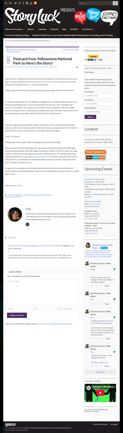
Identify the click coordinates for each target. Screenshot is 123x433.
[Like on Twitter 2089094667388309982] (101, 286)
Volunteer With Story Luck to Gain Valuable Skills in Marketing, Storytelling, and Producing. (72, 35)
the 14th (17, 185)
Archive (11, 195)
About (31, 29)
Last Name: (89, 100)
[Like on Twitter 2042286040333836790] (101, 366)
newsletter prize (43, 156)
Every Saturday (95, 204)
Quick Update (53, 67)
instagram (114, 424)
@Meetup (104, 362)
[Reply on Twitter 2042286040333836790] (92, 366)
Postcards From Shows (40, 67)
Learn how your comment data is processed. (55, 323)
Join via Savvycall (91, 219)
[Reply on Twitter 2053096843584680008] (92, 304)
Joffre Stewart (46, 195)
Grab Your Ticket (91, 233)
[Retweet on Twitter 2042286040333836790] (97, 366)
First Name (89, 72)
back (29, 84)
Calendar (42, 29)
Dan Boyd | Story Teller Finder (100, 264)
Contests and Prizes (17, 67)
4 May (92, 317)
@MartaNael (105, 321)
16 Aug (92, 269)
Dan (8, 67)
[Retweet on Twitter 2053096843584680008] (97, 304)
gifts (37, 195)
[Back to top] (118, 428)
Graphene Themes (22, 430)
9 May (92, 299)
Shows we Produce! (14, 29)
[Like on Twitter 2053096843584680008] (101, 304)
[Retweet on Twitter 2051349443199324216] (97, 338)
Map (64, 29)
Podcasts (54, 29)
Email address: (90, 108)
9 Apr (92, 352)
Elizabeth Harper (51, 81)
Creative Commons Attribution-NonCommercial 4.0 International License (47, 428)
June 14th (94, 194)
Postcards (9, 197)
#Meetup (94, 362)
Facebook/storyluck (100, 424)
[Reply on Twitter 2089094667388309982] (92, 286)
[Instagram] (19, 2)
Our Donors (87, 29)
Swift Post (18, 197)
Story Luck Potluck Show (94, 179)
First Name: (89, 92)
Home (7, 40)
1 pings (12, 237)
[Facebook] (23, 2)
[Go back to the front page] (61, 16)
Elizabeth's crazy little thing (24, 195)
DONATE (74, 29)
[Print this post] (77, 67)
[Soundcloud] (35, 2)
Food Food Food (69, 50)
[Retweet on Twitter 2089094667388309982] (97, 286)
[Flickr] (27, 2)
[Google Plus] (11, 2)
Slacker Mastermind (93, 201)
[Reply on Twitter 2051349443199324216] (92, 338)
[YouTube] (31, 2)
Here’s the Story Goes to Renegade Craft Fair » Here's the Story (34, 245)
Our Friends (29, 67)
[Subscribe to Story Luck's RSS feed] (6, 2)
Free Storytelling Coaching (17, 35)
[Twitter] (15, 2)
